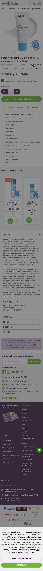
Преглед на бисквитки (21, 558)
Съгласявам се (21, 565)
